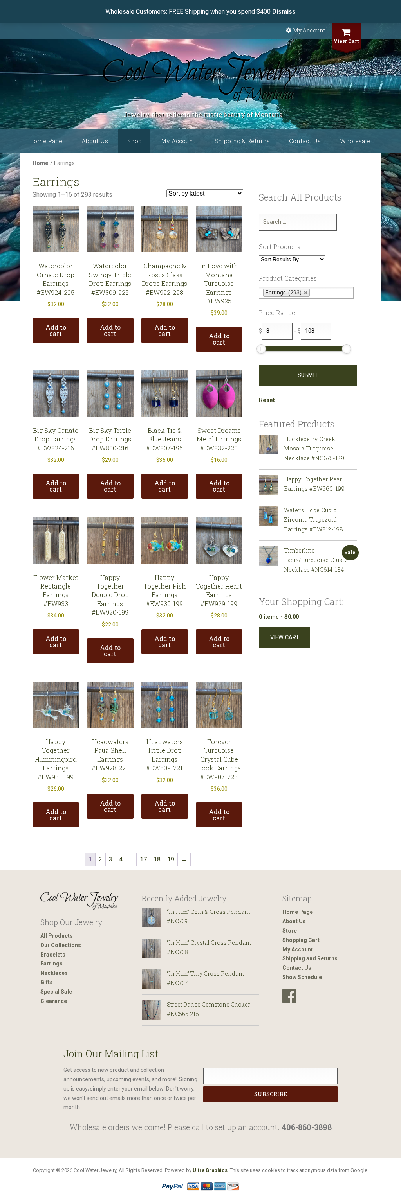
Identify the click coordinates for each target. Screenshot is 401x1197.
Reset (267, 400)
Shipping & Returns (242, 141)
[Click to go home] (79, 901)
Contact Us (305, 141)
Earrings (51, 963)
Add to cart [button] (55, 330)
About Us (94, 141)
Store (289, 931)
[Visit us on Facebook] (289, 996)
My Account (309, 30)
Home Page (45, 141)
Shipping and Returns (310, 958)
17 (143, 859)
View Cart (346, 41)
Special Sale (56, 992)
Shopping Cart (301, 940)
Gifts (46, 982)
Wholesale (355, 141)
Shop (134, 141)
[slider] (261, 349)
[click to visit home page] (200, 80)
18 (157, 859)
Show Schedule (302, 977)
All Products (56, 936)
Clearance (53, 1001)
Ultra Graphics (210, 1170)
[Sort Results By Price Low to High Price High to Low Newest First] (292, 259)
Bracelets (52, 954)
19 (170, 859)
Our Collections (60, 945)
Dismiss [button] (284, 11)
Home (41, 163)
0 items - (279, 617)
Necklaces (54, 973)
